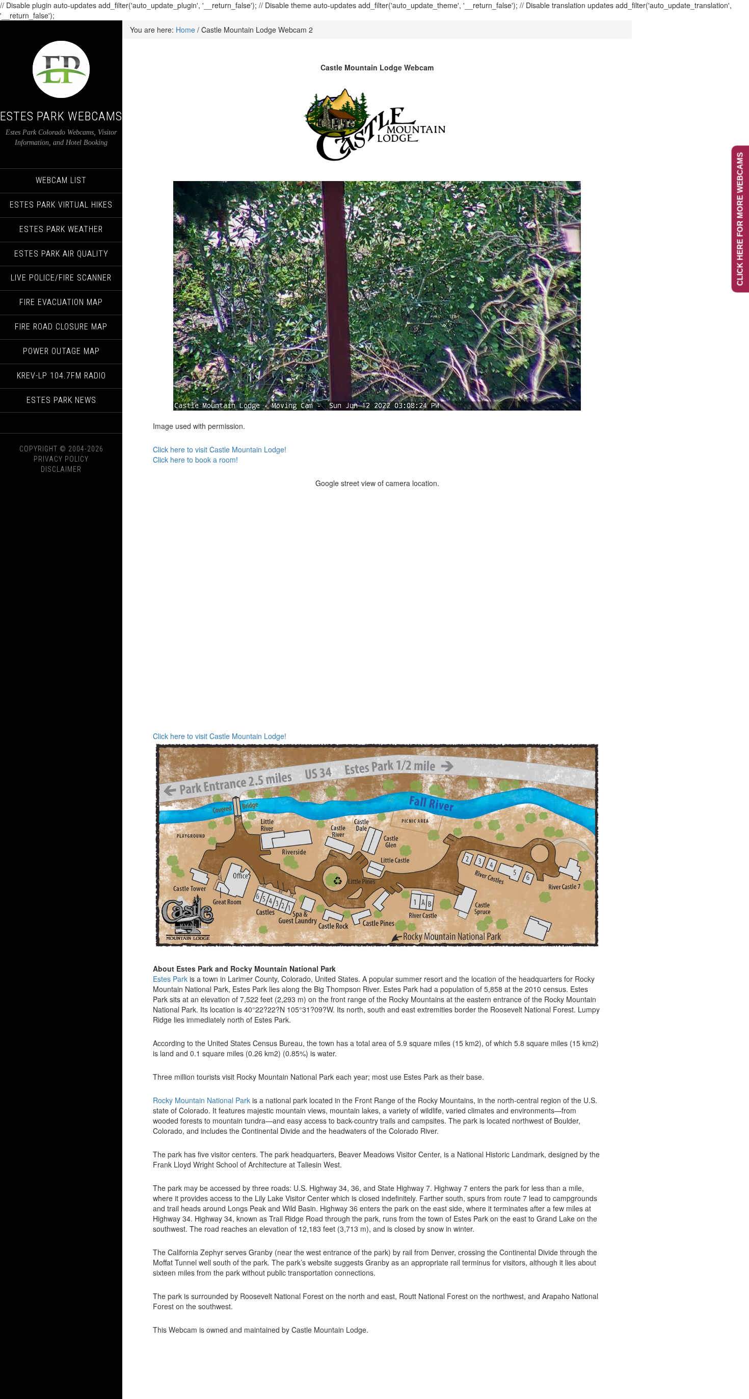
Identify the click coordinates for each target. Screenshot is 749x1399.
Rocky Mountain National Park (201, 1100)
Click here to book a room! (195, 459)
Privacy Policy (61, 459)
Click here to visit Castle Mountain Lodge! (219, 449)
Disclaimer (61, 469)
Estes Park (170, 979)
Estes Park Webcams (61, 116)
